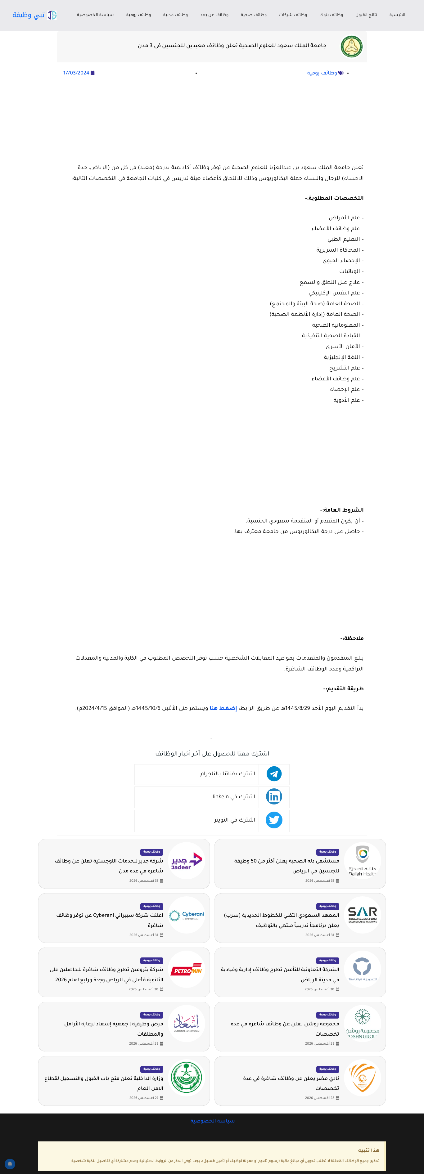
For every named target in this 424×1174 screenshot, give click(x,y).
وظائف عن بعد (214, 15)
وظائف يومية (138, 15)
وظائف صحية (254, 15)
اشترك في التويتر (234, 821)
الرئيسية (397, 15)
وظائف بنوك (331, 15)
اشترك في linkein (234, 797)
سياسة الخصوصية (95, 15)
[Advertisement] (212, 121)
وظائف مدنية (175, 15)
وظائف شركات (293, 15)
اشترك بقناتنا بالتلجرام (228, 774)
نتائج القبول (366, 15)
